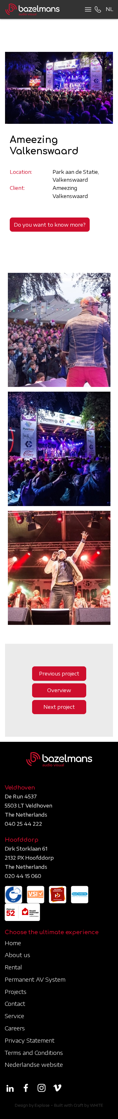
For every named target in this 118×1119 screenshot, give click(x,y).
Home (13, 942)
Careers (15, 1028)
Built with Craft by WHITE (78, 1105)
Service (14, 1015)
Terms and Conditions (34, 1052)
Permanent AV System (35, 979)
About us (17, 954)
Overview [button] (59, 690)
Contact (15, 1003)
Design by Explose (32, 1105)
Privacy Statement (29, 1040)
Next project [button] (59, 707)
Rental (13, 967)
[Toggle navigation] (86, 9)
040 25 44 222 (23, 824)
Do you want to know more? (50, 225)
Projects (15, 991)
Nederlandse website (34, 1064)
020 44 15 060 (23, 876)
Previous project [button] (59, 673)
